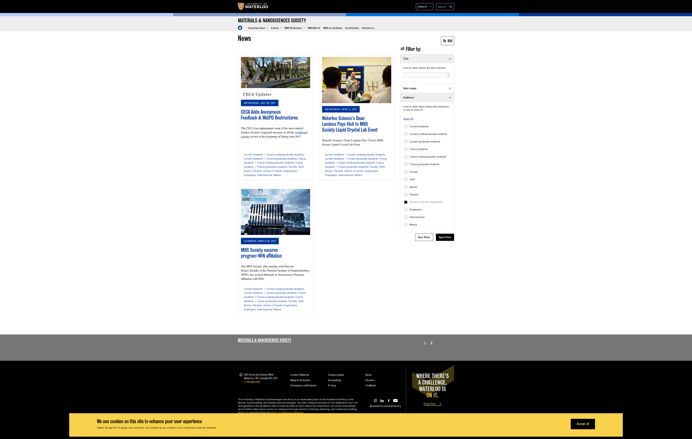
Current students (419, 126)
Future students (419, 149)
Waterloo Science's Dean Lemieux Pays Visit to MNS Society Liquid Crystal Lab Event (350, 124)
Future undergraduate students (428, 156)
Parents (414, 194)
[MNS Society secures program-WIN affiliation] (275, 212)
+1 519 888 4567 (252, 381)
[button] (424, 6)
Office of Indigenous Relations (287, 412)
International (417, 217)
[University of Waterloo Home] (253, 6)
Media (413, 224)
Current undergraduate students (428, 134)
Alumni (413, 187)
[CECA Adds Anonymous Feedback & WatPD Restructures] (275, 77)
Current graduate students (425, 141)
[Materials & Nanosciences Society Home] (240, 28)
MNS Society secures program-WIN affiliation (261, 253)
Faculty (414, 171)
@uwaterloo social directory (385, 405)
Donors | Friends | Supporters (426, 201)
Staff (412, 179)
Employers (416, 209)
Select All (408, 118)
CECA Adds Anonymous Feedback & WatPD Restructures (269, 115)
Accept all (583, 424)
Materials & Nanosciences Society (264, 340)
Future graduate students (424, 164)
